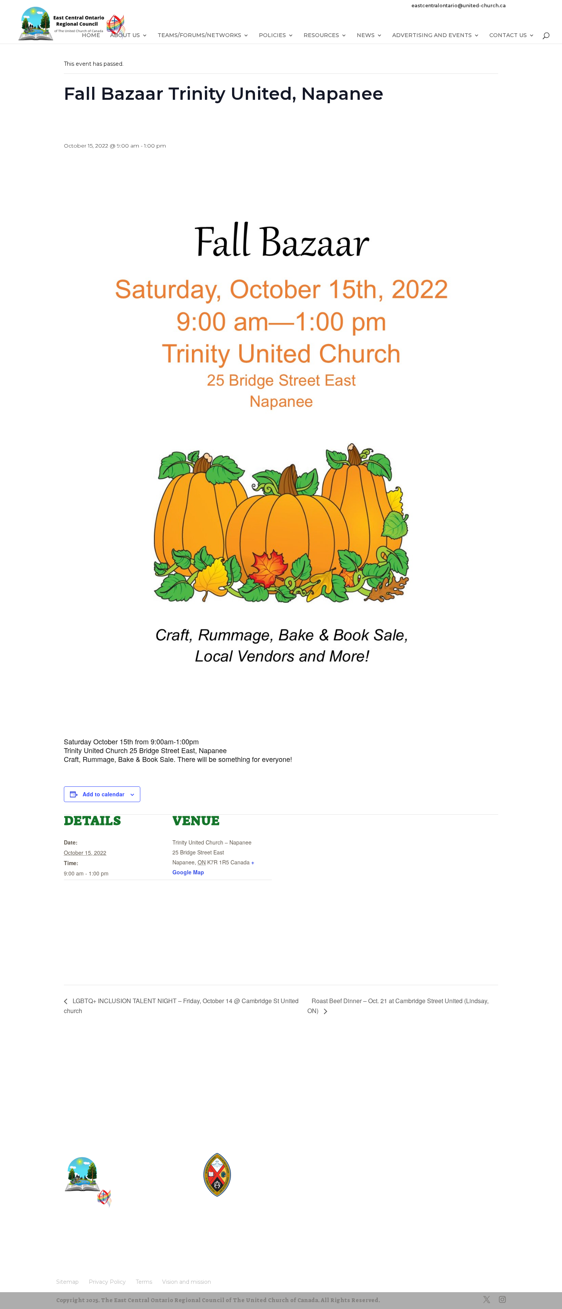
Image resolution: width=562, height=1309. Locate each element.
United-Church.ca (268, 1155)
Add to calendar (103, 794)
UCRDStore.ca (264, 1197)
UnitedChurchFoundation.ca (281, 1176)
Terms (148, 1246)
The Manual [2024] (270, 1162)
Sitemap (71, 1246)
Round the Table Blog (273, 1169)
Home (91, 35)
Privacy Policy (111, 1246)
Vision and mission (86, 1257)
